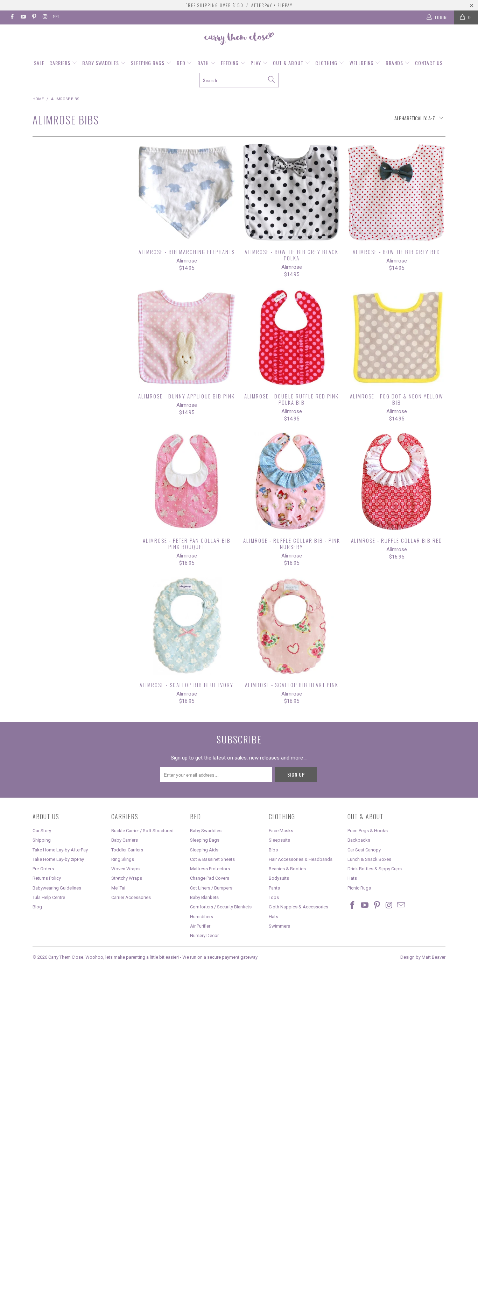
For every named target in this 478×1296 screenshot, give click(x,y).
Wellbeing (362, 62)
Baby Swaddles (101, 62)
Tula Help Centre (49, 897)
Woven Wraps (125, 868)
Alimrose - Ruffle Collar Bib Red (396, 481)
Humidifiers (201, 916)
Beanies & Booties (287, 868)
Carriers (60, 62)
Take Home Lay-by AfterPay (60, 849)
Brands (395, 62)
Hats (273, 916)
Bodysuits (279, 878)
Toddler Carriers (127, 849)
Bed (182, 62)
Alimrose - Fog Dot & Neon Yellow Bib (396, 337)
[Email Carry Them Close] (55, 17)
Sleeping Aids (204, 849)
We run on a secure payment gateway (220, 957)
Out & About (289, 62)
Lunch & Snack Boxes (369, 859)
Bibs (273, 849)
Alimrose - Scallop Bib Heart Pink (291, 626)
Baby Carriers (124, 840)
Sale (39, 62)
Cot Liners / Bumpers (211, 888)
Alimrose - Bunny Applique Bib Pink (187, 337)
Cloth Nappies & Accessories (298, 906)
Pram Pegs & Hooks (367, 830)
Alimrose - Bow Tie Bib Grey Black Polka (291, 193)
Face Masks (281, 830)
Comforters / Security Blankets (221, 906)
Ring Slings (122, 859)
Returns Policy (47, 878)
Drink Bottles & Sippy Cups (374, 868)
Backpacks (358, 840)
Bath (203, 62)
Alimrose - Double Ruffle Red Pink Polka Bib (291, 337)
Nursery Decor (204, 935)
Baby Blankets (204, 897)
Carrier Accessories (131, 897)
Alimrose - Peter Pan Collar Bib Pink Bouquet (187, 481)
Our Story (42, 830)
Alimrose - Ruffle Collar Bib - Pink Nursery (291, 481)
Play (256, 62)
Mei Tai (118, 888)
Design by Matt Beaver (422, 957)
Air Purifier (200, 926)
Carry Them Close (65, 957)
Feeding (230, 62)
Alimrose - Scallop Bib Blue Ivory (187, 626)
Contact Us (429, 62)
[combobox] (239, 80)
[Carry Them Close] (239, 39)
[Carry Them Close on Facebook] (12, 17)
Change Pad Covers (209, 878)
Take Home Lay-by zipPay (58, 859)
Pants (274, 888)
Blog (37, 906)
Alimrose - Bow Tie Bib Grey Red (396, 193)
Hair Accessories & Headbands (300, 859)
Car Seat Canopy (364, 849)
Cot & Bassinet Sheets (212, 859)
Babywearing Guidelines (57, 888)
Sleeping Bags (148, 62)
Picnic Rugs (359, 888)
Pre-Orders (43, 868)
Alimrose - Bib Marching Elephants (187, 193)
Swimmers (279, 926)
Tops (274, 897)
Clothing (327, 62)
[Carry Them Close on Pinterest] (34, 17)
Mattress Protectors (210, 868)
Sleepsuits (279, 840)
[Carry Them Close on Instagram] (45, 17)
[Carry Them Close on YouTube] (23, 17)
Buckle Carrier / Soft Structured (142, 830)
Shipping (42, 840)
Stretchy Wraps (126, 878)
